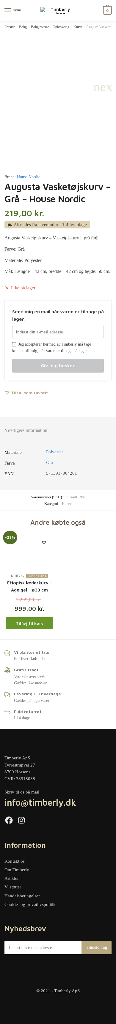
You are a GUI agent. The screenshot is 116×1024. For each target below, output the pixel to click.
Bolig (23, 27)
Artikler (11, 878)
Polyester (54, 451)
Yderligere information (25, 430)
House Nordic (28, 177)
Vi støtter (12, 887)
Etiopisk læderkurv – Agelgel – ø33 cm (29, 586)
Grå (49, 462)
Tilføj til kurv (29, 623)
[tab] (58, 430)
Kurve (77, 27)
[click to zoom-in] (58, 87)
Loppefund (36, 576)
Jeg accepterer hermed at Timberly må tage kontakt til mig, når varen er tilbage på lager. (51, 347)
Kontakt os (14, 861)
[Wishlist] (44, 542)
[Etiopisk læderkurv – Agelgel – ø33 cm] (29, 551)
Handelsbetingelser (22, 895)
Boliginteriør (40, 27)
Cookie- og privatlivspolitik (30, 904)
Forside (9, 27)
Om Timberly (16, 869)
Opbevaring (61, 27)
